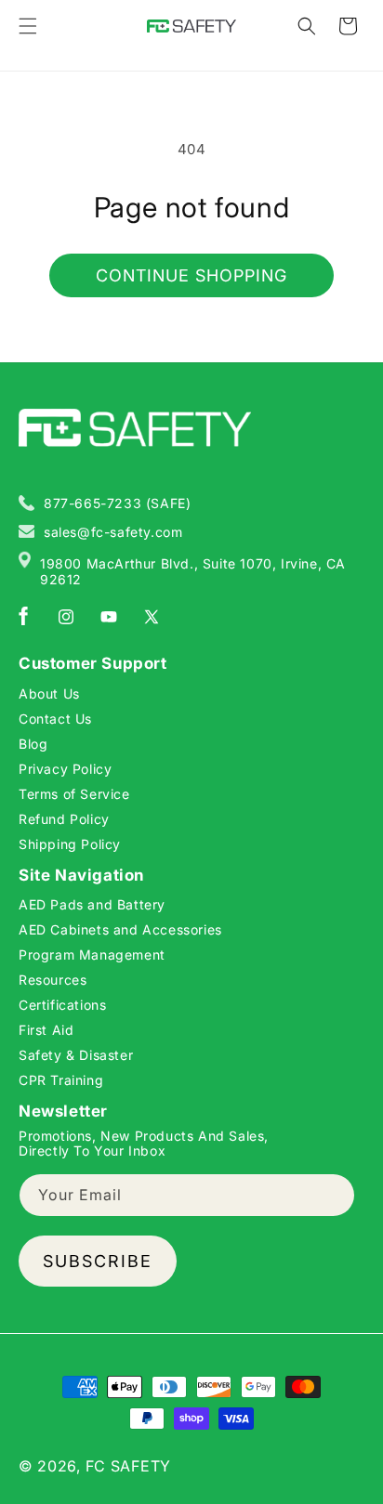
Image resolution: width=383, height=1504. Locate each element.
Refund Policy (64, 819)
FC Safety (128, 1466)
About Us (49, 693)
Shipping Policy (70, 844)
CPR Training (61, 1080)
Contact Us (55, 718)
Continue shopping (191, 275)
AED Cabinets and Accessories (120, 929)
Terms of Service (74, 794)
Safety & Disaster (76, 1055)
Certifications (62, 1005)
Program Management (92, 954)
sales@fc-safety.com (113, 532)
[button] (27, 26)
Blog (33, 744)
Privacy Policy (65, 769)
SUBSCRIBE (97, 1261)
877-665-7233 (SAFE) (117, 503)
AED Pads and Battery (92, 904)
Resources (52, 979)
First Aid (46, 1030)
